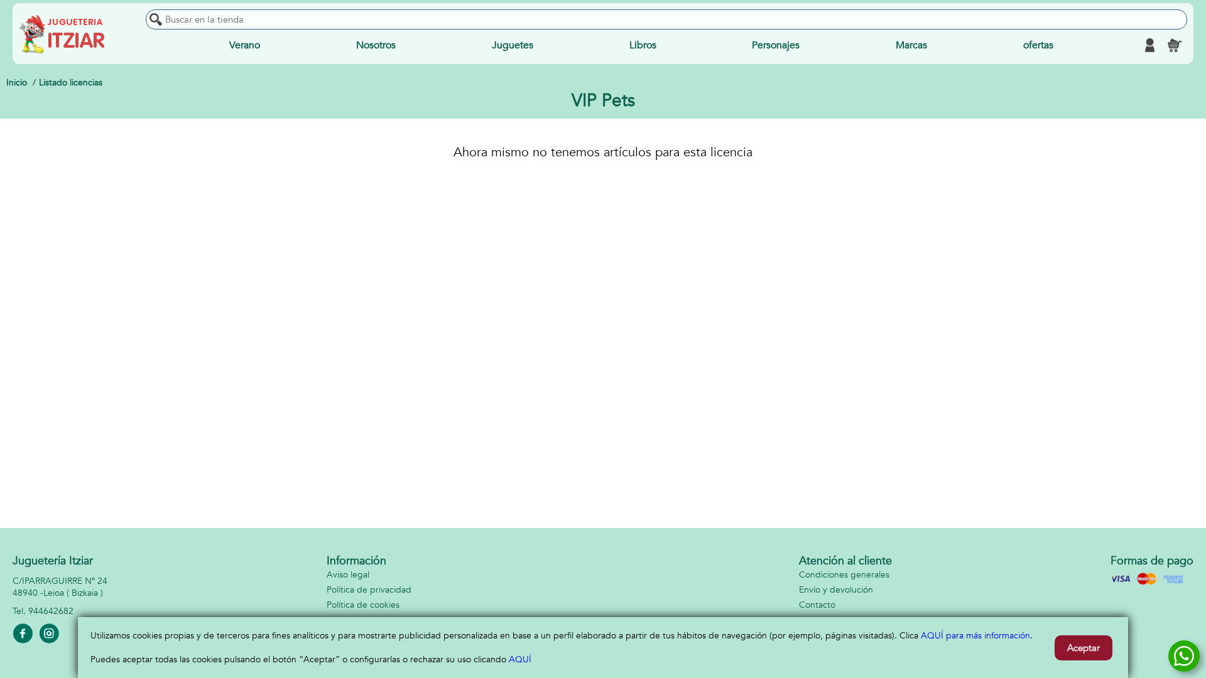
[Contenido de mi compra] (1174, 45)
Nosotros (376, 45)
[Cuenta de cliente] (1149, 45)
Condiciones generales (844, 575)
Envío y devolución (836, 590)
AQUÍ (520, 659)
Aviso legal (348, 575)
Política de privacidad (369, 590)
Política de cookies (363, 605)
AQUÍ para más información (975, 636)
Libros (642, 45)
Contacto (817, 605)
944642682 (50, 611)
